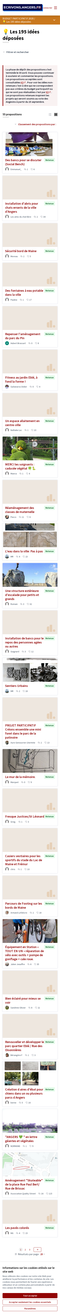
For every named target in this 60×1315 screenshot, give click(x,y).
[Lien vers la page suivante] (37, 1249)
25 (41, 1254)
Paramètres (30, 1308)
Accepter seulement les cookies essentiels (30, 1302)
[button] (50, 114)
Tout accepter (30, 1295)
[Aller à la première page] (23, 8)
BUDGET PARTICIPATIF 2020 (18, 18)
